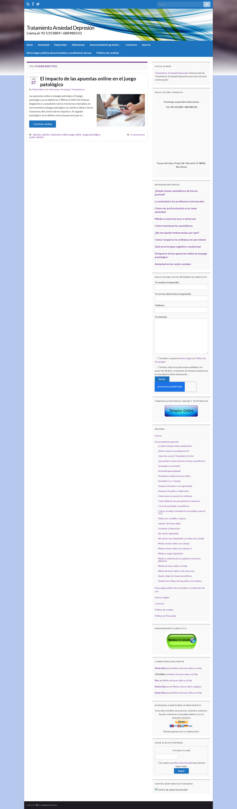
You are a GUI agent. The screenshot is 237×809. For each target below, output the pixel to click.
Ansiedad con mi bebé (169, 466)
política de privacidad (182, 762)
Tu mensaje (161, 316)
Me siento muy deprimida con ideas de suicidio (181, 538)
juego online (75, 134)
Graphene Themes (49, 805)
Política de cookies (108, 52)
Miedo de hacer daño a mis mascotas (176, 571)
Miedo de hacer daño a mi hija (172, 566)
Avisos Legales (162, 597)
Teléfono (159, 305)
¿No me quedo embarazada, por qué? (177, 232)
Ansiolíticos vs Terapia (169, 481)
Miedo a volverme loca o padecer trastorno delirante (179, 559)
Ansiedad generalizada (169, 471)
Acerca (146, 44)
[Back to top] (230, 802)
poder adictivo (36, 137)
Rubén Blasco (39, 89)
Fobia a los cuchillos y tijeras (172, 518)
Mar (157, 680)
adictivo (46, 134)
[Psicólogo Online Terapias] (181, 411)
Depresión (60, 44)
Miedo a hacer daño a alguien (187, 686)
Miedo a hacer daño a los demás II (175, 548)
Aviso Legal (185, 358)
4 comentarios (138, 134)
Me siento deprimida (168, 533)
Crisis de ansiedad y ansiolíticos (174, 506)
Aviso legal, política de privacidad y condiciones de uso (59, 52)
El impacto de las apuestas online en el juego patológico (88, 81)
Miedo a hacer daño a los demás (174, 543)
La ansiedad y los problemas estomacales (179, 201)
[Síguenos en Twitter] (38, 3)
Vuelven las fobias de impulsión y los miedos (180, 581)
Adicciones (78, 44)
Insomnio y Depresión (169, 528)
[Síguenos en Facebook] (33, 3)
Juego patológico (91, 134)
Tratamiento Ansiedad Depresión (60, 28)
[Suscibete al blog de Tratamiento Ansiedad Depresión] (28, 3)
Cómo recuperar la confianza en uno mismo (180, 239)
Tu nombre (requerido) (167, 282)
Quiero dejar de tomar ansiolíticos (175, 576)
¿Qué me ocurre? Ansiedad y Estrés (176, 456)
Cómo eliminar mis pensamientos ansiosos (179, 501)
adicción (37, 134)
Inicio (30, 44)
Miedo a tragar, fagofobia (170, 553)
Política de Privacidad (165, 615)
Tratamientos (78, 89)
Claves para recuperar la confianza (175, 496)
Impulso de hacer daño (169, 523)
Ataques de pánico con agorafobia (175, 486)
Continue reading (42, 124)
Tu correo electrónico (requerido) (173, 293)
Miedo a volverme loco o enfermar (175, 218)
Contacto (131, 44)
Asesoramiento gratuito (104, 44)
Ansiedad (43, 44)
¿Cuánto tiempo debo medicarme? (175, 446)
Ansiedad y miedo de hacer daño (174, 476)
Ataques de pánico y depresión (173, 491)
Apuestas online (59, 134)
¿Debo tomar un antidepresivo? (173, 451)
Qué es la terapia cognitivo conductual (178, 246)
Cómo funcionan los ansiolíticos (174, 225)
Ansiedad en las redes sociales (173, 263)
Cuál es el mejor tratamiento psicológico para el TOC (181, 512)
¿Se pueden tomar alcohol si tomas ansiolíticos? (181, 461)
